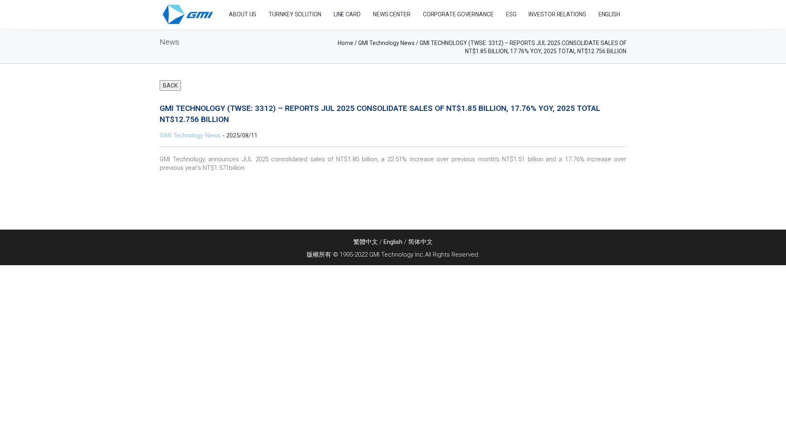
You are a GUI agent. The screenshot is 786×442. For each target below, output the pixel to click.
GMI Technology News (190, 135)
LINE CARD (347, 14)
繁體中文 (365, 242)
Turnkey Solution (295, 14)
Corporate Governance (458, 14)
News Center (392, 14)
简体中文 (420, 242)
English (393, 242)
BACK (170, 85)
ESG (511, 14)
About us (242, 14)
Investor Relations (557, 14)
